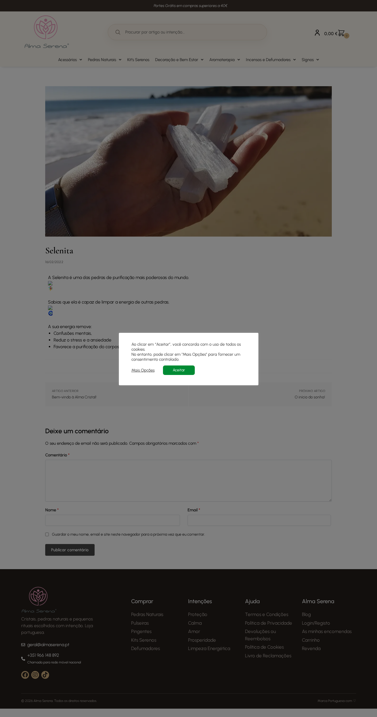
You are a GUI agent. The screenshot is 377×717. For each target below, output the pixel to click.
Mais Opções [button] (143, 370)
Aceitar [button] (179, 370)
